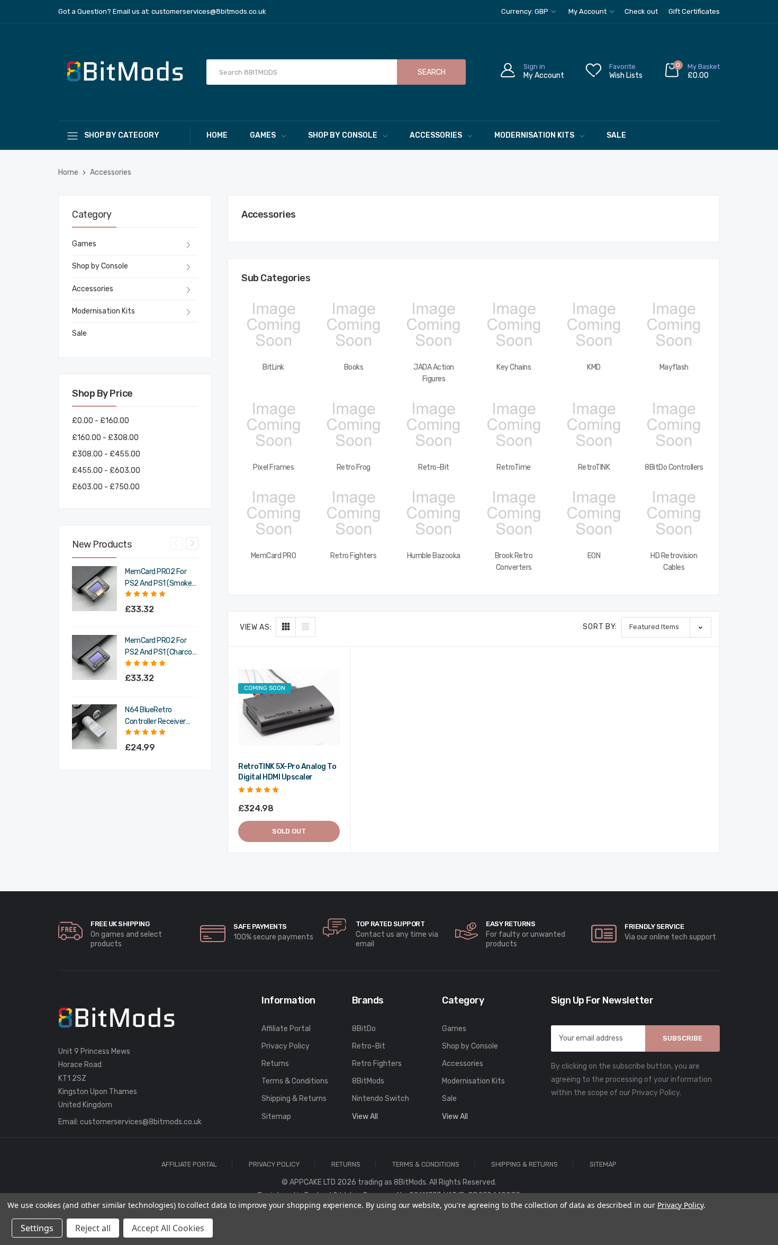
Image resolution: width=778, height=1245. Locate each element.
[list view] (305, 627)
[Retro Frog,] (353, 424)
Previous (176, 543)
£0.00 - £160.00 (100, 420)
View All (365, 1116)
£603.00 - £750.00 (106, 486)
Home (217, 135)
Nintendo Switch (380, 1098)
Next (192, 543)
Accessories (436, 135)
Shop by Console (342, 135)
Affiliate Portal (286, 1028)
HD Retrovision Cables (673, 561)
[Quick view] (330, 710)
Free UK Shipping (120, 924)
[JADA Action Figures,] (434, 324)
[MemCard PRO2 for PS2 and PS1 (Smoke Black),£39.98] (94, 588)
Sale (616, 135)
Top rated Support (390, 924)
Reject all (93, 1228)
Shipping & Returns (294, 1098)
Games (263, 135)
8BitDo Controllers (674, 467)
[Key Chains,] (514, 324)
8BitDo (364, 1028)
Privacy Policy (285, 1046)
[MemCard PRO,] (273, 513)
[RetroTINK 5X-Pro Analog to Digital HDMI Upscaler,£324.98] (289, 707)
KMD (594, 367)
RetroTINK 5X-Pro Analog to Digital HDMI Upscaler (287, 772)
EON (594, 555)
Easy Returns (510, 924)
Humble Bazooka (433, 555)
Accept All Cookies (168, 1228)
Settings (37, 1228)
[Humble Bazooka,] (434, 513)
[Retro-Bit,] (434, 424)
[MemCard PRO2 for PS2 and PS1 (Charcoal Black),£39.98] (94, 657)
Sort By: (600, 626)
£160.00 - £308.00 (105, 437)
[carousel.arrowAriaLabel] (70, 931)
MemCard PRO (273, 555)
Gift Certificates (694, 11)
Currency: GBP (525, 11)
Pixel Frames (273, 467)
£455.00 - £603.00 (106, 470)
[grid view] (286, 627)
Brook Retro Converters (514, 561)
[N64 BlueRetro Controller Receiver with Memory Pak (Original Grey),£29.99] (94, 726)
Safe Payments (260, 926)
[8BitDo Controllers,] (674, 424)
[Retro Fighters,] (353, 513)
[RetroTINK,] (594, 424)
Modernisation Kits (534, 135)
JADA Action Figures (433, 373)
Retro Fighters (353, 555)
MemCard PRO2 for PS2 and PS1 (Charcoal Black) (161, 647)
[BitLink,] (273, 324)
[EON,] (594, 513)
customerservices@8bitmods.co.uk (141, 1121)
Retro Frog (353, 467)
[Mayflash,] (674, 324)
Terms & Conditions (294, 1081)
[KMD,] (594, 324)
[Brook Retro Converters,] (514, 513)
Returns (275, 1063)
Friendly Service (654, 926)
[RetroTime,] (514, 424)
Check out (641, 11)
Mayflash (674, 367)
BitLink (273, 367)
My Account (588, 11)
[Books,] (353, 324)
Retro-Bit (433, 467)
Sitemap (276, 1116)
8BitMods (368, 1081)
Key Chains (513, 367)
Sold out (289, 831)
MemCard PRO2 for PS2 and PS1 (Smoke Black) (158, 578)
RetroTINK (594, 467)
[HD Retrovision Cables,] (674, 513)
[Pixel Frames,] (273, 424)
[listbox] (666, 627)
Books (354, 367)
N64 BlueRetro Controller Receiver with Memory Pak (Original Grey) (155, 716)
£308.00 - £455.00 (106, 454)
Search (432, 72)
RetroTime (513, 467)
